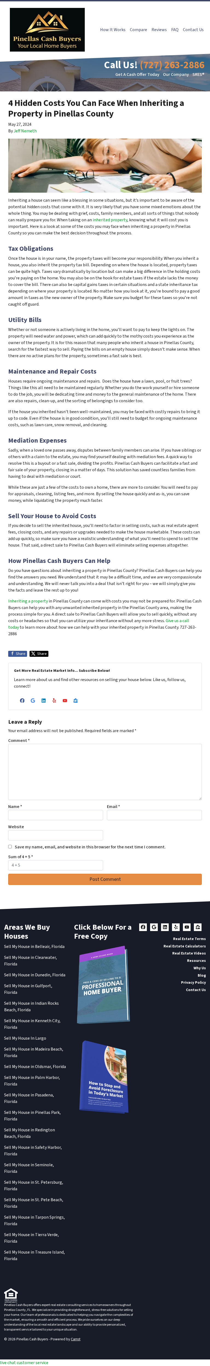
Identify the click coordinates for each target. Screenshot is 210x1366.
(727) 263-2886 (172, 65)
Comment (19, 741)
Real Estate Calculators (185, 946)
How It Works (113, 30)
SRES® (198, 74)
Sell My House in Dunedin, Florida (34, 975)
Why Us (200, 968)
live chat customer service (24, 1363)
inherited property (110, 220)
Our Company (176, 74)
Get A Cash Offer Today (137, 74)
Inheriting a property (28, 601)
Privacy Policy (193, 982)
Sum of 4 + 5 (20, 857)
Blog (202, 975)
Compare (138, 30)
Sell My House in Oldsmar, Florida (35, 1067)
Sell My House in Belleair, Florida (34, 947)
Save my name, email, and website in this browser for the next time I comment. (90, 847)
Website (16, 827)
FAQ (175, 30)
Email (113, 807)
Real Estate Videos (189, 953)
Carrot (75, 1339)
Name (15, 807)
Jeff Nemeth (25, 131)
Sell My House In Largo (25, 1038)
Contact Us (193, 30)
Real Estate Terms (189, 938)
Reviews (159, 30)
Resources (196, 960)
